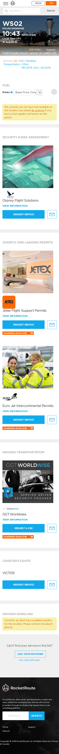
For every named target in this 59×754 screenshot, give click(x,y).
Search (36, 715)
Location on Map (12, 49)
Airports (51, 10)
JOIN (51, 3)
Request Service (23, 214)
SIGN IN (38, 3)
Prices (6, 92)
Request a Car (24, 528)
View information (15, 205)
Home (5, 727)
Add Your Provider (30, 654)
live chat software (29, 660)
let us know (37, 110)
